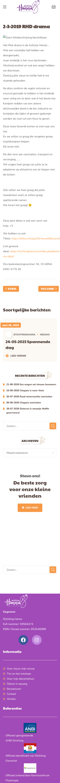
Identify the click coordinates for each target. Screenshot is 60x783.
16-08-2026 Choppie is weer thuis (25, 390)
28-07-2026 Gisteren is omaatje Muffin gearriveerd (27, 410)
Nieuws (45, 334)
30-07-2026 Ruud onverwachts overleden (29, 396)
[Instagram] (37, 640)
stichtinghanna (25, 334)
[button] (53, 6)
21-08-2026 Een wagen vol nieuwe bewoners (31, 384)
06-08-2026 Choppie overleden (23, 402)
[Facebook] (23, 640)
